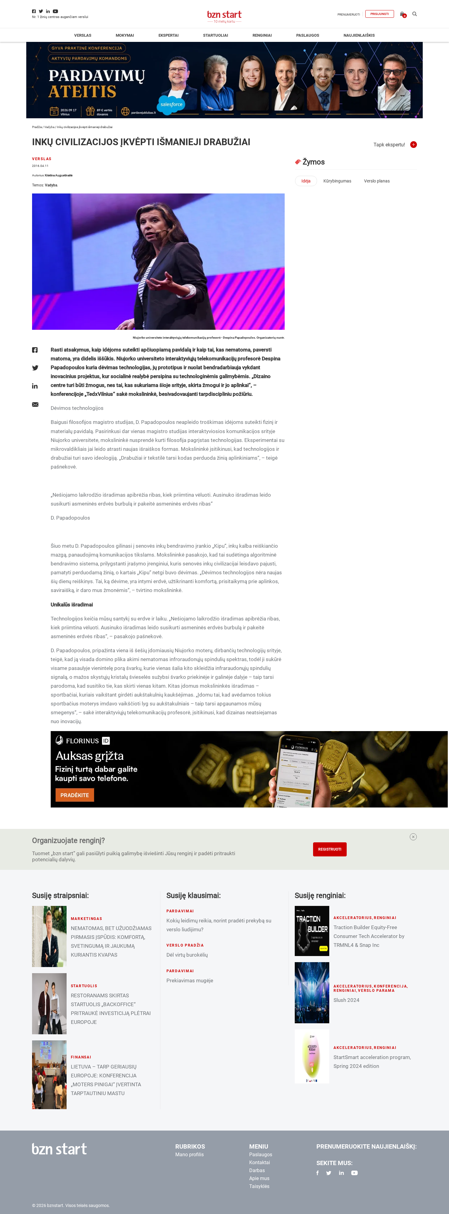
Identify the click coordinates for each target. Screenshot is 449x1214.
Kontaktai (259, 1162)
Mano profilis (189, 1154)
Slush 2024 (347, 1000)
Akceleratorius (353, 918)
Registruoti (329, 849)
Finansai (81, 1057)
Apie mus (259, 1178)
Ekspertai (169, 35)
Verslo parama (376, 990)
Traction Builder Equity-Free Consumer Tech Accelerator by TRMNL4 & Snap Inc (369, 936)
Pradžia (37, 127)
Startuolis (84, 986)
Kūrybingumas (337, 180)
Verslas (82, 35)
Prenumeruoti (349, 14)
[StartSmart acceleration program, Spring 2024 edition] (312, 1056)
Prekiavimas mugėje (189, 980)
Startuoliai (215, 35)
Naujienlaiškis (359, 35)
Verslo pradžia (185, 945)
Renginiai (262, 35)
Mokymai (125, 35)
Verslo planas (377, 180)
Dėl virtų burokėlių (187, 955)
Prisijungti (380, 14)
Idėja (306, 180)
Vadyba (49, 127)
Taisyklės (259, 1186)
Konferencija (390, 986)
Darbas (257, 1170)
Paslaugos (307, 35)
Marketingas (86, 919)
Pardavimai (180, 911)
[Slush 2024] (312, 992)
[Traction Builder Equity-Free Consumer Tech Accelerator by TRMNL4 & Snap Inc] (312, 931)
